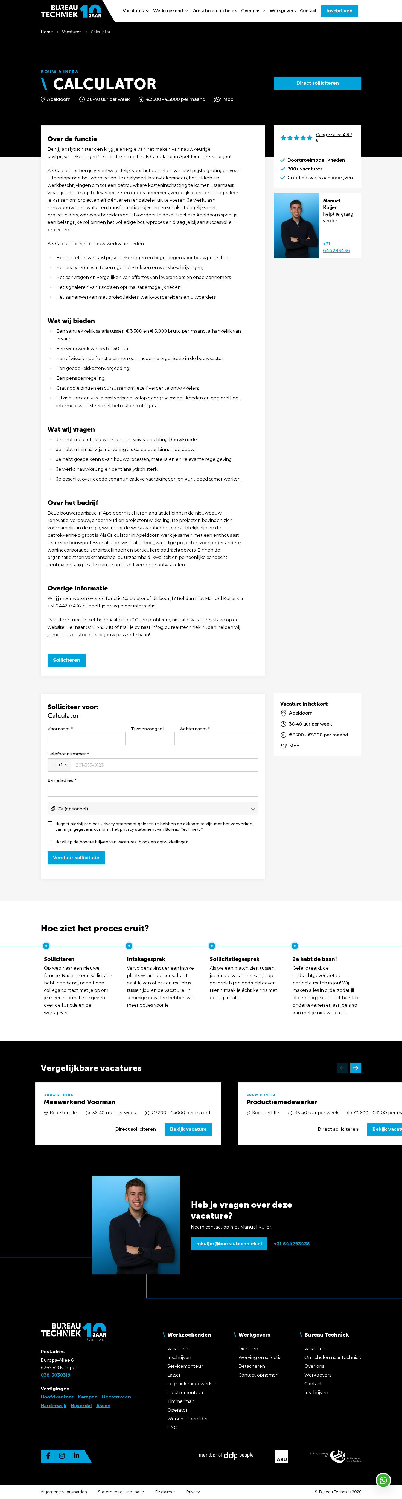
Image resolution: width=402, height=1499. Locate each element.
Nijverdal (81, 1405)
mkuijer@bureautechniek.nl (229, 1243)
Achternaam (193, 728)
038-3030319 (56, 1375)
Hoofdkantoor (57, 1397)
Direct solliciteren (317, 83)
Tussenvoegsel (147, 728)
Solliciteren (66, 660)
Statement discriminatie (121, 1491)
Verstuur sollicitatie (76, 857)
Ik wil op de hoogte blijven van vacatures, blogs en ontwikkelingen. (122, 842)
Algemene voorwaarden (64, 1491)
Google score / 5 (334, 137)
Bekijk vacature (188, 1129)
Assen (103, 1405)
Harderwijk (53, 1405)
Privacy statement (118, 823)
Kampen (88, 1397)
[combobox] (59, 765)
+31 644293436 (336, 247)
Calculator (100, 31)
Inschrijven (340, 10)
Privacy (193, 1491)
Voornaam (59, 728)
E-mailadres (60, 780)
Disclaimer (165, 1491)
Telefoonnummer (67, 753)
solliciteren (135, 1129)
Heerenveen (116, 1397)
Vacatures (71, 31)
